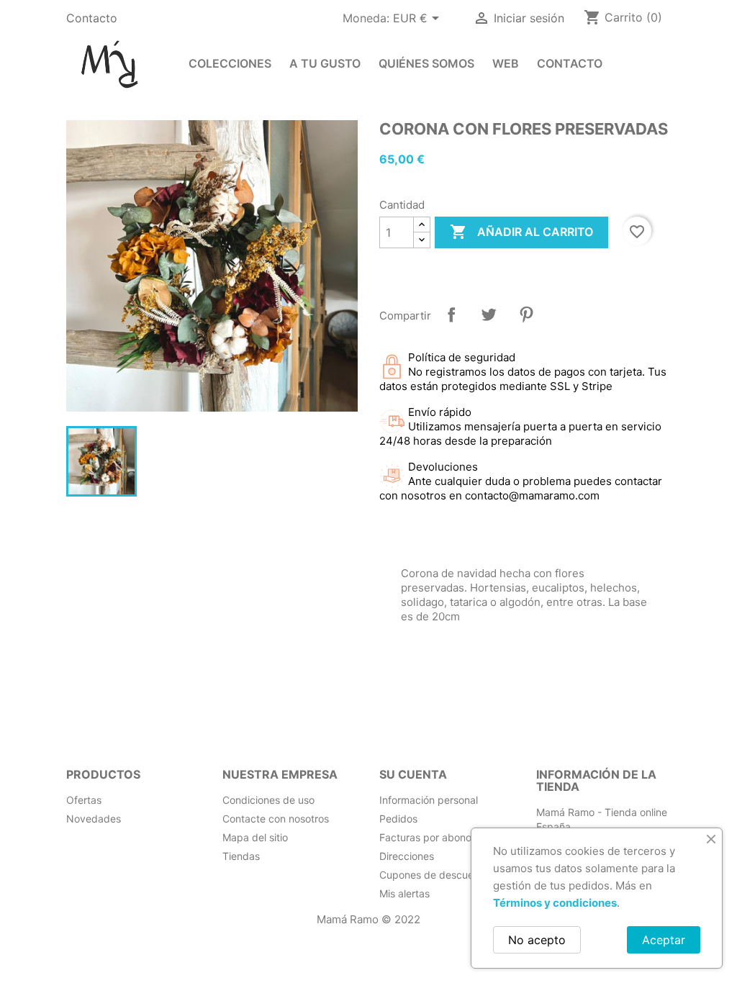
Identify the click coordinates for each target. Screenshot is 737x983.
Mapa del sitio (255, 837)
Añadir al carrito (521, 231)
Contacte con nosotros (275, 818)
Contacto (91, 18)
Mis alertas (404, 893)
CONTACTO (569, 63)
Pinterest (526, 314)
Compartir (451, 314)
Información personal (428, 800)
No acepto (537, 940)
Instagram (82, 712)
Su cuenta (413, 774)
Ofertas (83, 800)
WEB (505, 63)
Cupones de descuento (434, 875)
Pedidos (398, 818)
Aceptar (663, 940)
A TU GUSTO (325, 63)
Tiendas (241, 856)
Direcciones (406, 856)
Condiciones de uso (268, 800)
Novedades (93, 818)
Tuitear (488, 314)
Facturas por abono (425, 837)
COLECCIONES (230, 63)
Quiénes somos (426, 63)
